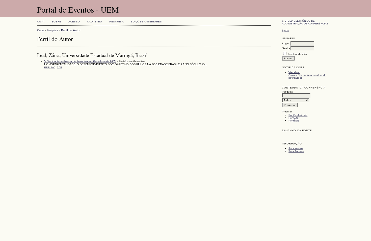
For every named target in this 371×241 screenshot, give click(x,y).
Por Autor (293, 117)
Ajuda (285, 30)
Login (285, 43)
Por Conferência (297, 115)
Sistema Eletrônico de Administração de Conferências (305, 22)
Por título (293, 120)
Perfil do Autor (71, 30)
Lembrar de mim (297, 54)
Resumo (49, 67)
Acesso (74, 21)
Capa (40, 21)
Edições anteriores (146, 21)
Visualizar (294, 72)
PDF (59, 67)
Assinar (292, 75)
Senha (286, 48)
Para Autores (296, 151)
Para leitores (295, 148)
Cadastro (94, 21)
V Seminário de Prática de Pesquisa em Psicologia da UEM (80, 61)
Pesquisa (116, 21)
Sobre (56, 21)
